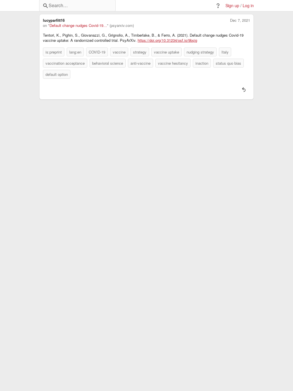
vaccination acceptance (65, 63)
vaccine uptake (166, 52)
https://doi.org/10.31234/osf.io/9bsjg (167, 40)
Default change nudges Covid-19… (78, 25)
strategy (139, 52)
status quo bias (228, 63)
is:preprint (53, 52)
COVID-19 (97, 52)
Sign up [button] (232, 5)
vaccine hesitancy (173, 63)
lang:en (75, 52)
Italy (225, 52)
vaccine (119, 52)
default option (56, 74)
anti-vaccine (140, 63)
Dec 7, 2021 (240, 20)
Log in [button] (248, 5)
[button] (218, 5)
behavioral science (107, 63)
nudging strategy (200, 52)
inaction (201, 63)
